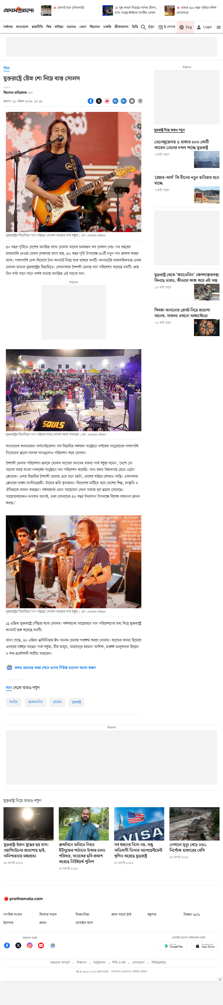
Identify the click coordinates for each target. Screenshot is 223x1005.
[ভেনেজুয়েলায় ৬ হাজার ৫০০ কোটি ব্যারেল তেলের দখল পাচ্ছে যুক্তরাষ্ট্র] (207, 159)
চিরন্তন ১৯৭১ (192, 914)
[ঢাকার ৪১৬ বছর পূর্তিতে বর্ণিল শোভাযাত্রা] (169, 10)
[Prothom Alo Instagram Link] (31, 946)
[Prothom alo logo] (23, 899)
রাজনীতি (37, 27)
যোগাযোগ (138, 963)
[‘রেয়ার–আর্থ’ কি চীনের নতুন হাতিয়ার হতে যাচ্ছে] (207, 194)
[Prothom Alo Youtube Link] (43, 946)
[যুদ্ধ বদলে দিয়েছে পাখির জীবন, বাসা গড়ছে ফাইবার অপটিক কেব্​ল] (108, 10)
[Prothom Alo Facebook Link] (9, 946)
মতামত (71, 27)
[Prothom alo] (18, 10)
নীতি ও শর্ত (118, 963)
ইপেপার (8, 923)
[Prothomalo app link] (173, 946)
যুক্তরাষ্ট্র (76, 702)
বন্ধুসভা (152, 914)
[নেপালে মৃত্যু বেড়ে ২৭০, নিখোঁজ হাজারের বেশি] (194, 824)
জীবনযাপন (121, 27)
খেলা (82, 27)
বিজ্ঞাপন (81, 963)
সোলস (57, 702)
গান (6, 68)
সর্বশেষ (8, 27)
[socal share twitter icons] (99, 103)
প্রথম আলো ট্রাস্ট (121, 914)
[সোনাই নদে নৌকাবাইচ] (46, 10)
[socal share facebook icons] (91, 103)
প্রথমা (42, 923)
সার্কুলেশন (99, 963)
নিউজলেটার (159, 963)
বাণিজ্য (59, 27)
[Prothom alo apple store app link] (205, 946)
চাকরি (107, 27)
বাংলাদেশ (22, 27)
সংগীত (13, 702)
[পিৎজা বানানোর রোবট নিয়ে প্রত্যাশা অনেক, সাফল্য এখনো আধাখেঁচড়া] (207, 327)
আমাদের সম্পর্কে (60, 963)
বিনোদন (95, 27)
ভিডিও (136, 27)
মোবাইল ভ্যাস (84, 923)
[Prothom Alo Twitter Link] (20, 946)
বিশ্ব (48, 27)
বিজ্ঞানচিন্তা (83, 914)
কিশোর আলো (48, 914)
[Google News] (53, 946)
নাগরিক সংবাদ (12, 914)
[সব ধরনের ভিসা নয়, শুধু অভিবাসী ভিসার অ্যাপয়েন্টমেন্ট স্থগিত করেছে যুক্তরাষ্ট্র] (139, 824)
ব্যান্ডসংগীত (35, 702)
